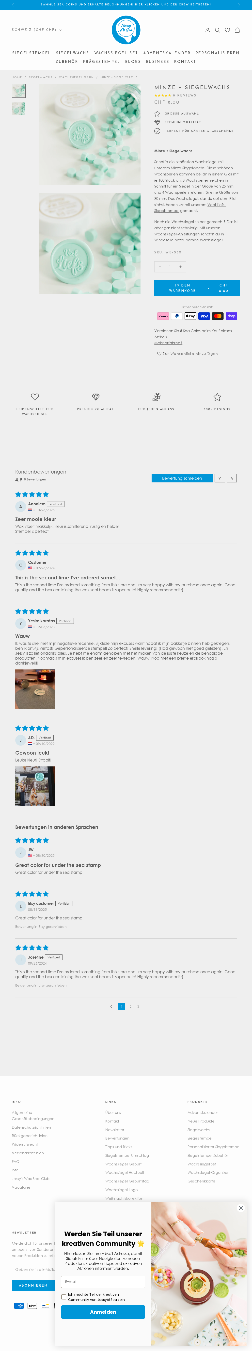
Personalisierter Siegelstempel (214, 1146)
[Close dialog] (240, 1208)
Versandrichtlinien (28, 1153)
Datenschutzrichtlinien (31, 1127)
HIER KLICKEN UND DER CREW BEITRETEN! (173, 4)
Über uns (113, 1112)
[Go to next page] (140, 1006)
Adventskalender (167, 53)
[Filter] (220, 478)
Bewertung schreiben (182, 478)
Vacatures (21, 1187)
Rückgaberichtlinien (29, 1135)
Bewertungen (117, 1138)
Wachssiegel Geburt (123, 1164)
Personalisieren (218, 53)
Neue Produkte (201, 1121)
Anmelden (103, 1312)
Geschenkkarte (201, 1181)
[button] (35, 689)
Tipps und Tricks (118, 1146)
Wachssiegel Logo (121, 1189)
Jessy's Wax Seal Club (30, 1178)
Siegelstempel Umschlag (127, 1155)
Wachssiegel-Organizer (208, 1172)
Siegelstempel (31, 53)
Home (17, 77)
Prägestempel (101, 62)
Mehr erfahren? (168, 343)
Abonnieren (33, 1285)
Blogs (133, 62)
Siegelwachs (72, 53)
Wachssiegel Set (116, 53)
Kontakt (185, 62)
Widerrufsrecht (25, 1144)
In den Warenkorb (198, 288)
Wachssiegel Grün (76, 77)
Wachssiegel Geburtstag (127, 1181)
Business (158, 62)
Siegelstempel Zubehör (208, 1155)
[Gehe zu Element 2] (19, 108)
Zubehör (67, 62)
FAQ (15, 1161)
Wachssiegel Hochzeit (124, 1172)
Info (15, 1170)
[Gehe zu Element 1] (19, 91)
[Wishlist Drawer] (227, 30)
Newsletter (114, 1129)
